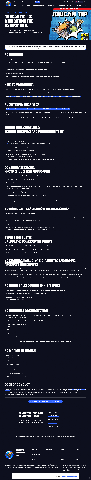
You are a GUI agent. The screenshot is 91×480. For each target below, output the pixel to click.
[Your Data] (89, 478)
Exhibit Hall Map (53, 426)
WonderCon (27, 1)
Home (15, 1)
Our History (34, 452)
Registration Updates (38, 5)
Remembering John (36, 454)
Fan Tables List (52, 423)
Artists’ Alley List (53, 416)
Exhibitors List (52, 412)
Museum (43, 1)
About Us (34, 449)
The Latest (16, 5)
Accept (74, 476)
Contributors (26, 5)
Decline (66, 476)
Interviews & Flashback (65, 5)
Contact (34, 459)
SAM (32, 1)
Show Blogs (78, 5)
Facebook (48, 452)
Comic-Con (20, 1)
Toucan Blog (37, 1)
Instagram (48, 456)
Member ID (69, 1)
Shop (63, 1)
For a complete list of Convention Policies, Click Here (44, 401)
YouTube (48, 459)
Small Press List (53, 419)
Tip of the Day (51, 5)
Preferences (58, 476)
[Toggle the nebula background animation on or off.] (85, 2)
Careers (34, 456)
